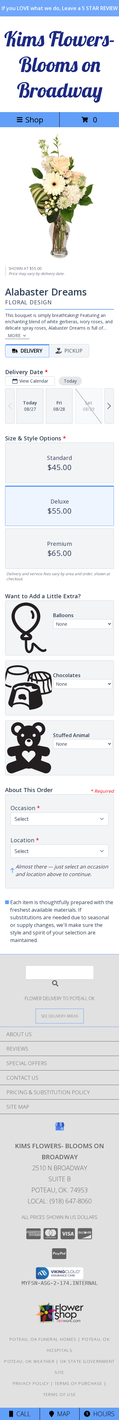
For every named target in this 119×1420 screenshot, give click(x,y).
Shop (34, 119)
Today (70, 381)
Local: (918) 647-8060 (60, 1201)
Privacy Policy (31, 1383)
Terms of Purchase (78, 1383)
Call (21, 1414)
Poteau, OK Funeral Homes (43, 1339)
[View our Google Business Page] (60, 1129)
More (14, 335)
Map (62, 1414)
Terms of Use (59, 1394)
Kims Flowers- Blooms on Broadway (59, 64)
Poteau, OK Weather (29, 1361)
